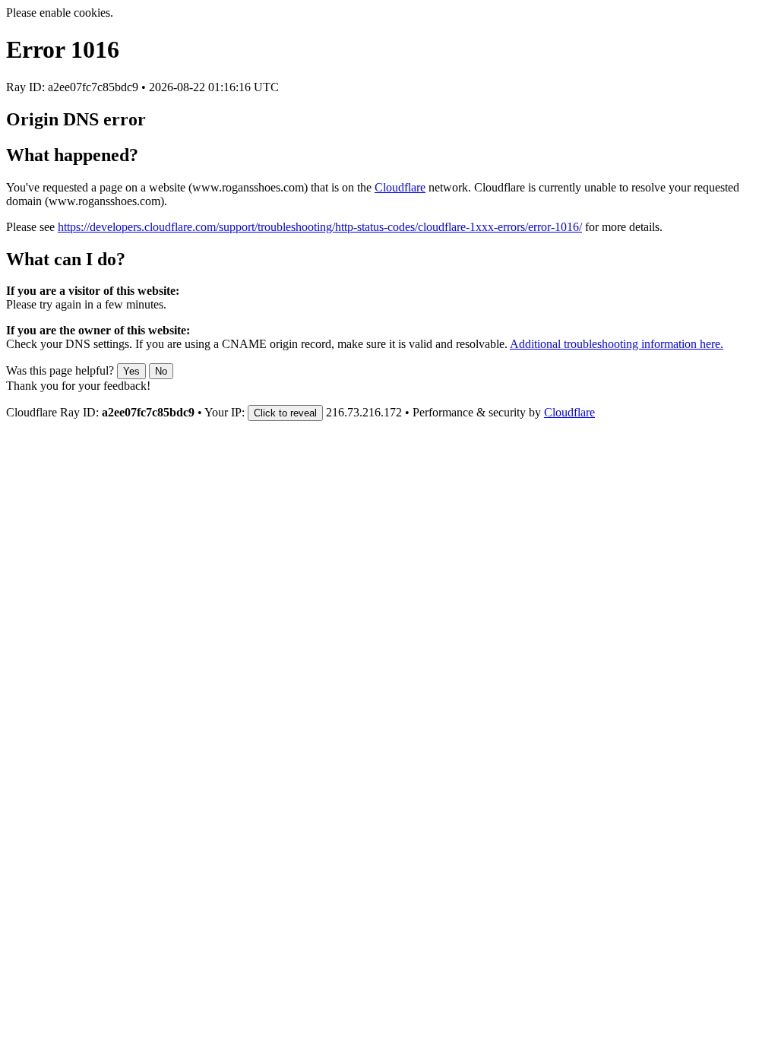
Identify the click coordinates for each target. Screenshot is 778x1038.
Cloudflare (400, 187)
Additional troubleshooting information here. (616, 343)
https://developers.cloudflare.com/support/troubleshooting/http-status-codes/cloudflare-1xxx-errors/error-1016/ (320, 226)
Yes (131, 371)
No (161, 371)
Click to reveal (285, 413)
